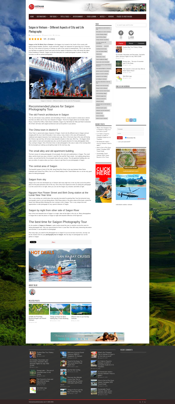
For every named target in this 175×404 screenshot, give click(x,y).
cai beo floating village (101, 34)
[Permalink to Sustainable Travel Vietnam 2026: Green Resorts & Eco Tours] (94, 394)
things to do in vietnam (101, 88)
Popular (121, 43)
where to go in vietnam (101, 118)
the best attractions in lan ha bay (103, 82)
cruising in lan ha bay (101, 48)
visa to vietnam (100, 115)
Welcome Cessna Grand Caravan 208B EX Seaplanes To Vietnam (75, 354)
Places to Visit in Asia (124, 16)
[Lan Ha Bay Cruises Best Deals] (60, 281)
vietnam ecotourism (101, 98)
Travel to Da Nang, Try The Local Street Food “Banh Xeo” (74, 363)
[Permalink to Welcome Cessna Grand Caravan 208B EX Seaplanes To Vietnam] (63, 357)
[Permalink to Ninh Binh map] (119, 81)
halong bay (99, 54)
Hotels (102, 16)
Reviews (111, 16)
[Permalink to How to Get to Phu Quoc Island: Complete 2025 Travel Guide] (94, 385)
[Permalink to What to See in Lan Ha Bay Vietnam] (81, 314)
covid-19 (106, 46)
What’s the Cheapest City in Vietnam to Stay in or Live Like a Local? (104, 129)
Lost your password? (124, 141)
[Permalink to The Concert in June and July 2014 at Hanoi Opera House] (119, 73)
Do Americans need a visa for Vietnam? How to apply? (104, 143)
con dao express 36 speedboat (101, 43)
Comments (141, 43)
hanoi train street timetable (102, 62)
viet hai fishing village (101, 93)
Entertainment (78, 16)
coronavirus (99, 46)
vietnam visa (99, 113)
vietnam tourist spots (101, 107)
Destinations (41, 16)
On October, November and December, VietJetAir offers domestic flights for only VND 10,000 (39, 362)
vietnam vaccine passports (102, 110)
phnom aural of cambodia (102, 71)
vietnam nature (100, 101)
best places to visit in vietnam (103, 31)
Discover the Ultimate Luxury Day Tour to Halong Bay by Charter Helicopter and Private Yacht (71, 381)
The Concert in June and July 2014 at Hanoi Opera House (45, 381)
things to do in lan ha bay (102, 85)
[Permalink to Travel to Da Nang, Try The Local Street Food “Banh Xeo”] (63, 366)
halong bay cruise (100, 56)
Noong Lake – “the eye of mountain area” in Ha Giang (45, 372)
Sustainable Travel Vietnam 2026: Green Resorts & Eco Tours (103, 155)
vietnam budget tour (101, 96)
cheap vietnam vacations (102, 39)
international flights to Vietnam (103, 68)
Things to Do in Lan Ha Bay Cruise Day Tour (75, 390)
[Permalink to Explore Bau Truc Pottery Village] (119, 52)
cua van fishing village (101, 51)
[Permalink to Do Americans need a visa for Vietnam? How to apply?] (94, 376)
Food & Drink (91, 16)
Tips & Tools (64, 16)
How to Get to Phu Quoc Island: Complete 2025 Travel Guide (104, 149)
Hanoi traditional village (101, 59)
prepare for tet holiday (101, 76)
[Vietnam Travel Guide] (36, 8)
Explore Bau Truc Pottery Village (132, 47)
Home (32, 16)
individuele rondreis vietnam (124, 204)
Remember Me (130, 138)
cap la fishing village (101, 37)
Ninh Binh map (127, 76)
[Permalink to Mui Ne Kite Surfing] (63, 374)
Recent (131, 43)
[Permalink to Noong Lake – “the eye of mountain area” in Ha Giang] (119, 66)
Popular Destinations (36, 35)
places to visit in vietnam (102, 73)
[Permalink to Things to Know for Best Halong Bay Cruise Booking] (60, 314)
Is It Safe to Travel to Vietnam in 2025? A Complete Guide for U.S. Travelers (106, 363)
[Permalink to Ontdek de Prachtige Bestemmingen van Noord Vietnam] (39, 314)
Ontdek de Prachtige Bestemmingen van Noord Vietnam (37, 318)
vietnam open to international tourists (103, 104)
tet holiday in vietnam (101, 79)
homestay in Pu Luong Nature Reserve (103, 65)
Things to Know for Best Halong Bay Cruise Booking (59, 317)
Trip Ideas (53, 16)
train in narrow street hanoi (102, 90)
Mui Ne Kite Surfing (73, 370)
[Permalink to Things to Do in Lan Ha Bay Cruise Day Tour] (63, 394)
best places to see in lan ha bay (103, 28)
